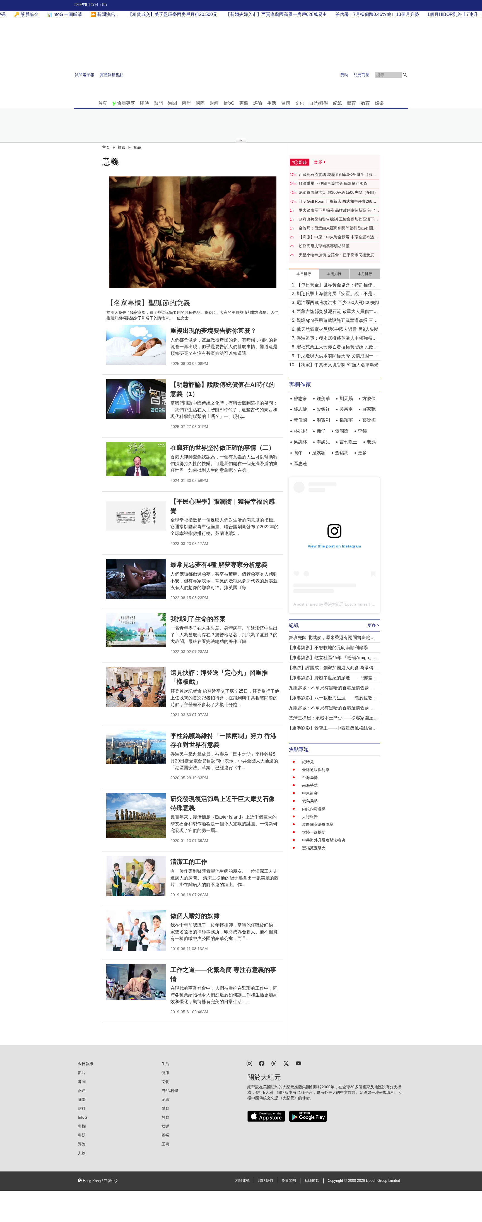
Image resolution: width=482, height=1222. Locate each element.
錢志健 (300, 409)
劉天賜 (346, 398)
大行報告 (310, 816)
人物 (82, 1153)
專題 (82, 1135)
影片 (82, 1072)
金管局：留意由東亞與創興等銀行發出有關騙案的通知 (338, 228)
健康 (285, 103)
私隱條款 (312, 1181)
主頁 (106, 147)
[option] (193, 232)
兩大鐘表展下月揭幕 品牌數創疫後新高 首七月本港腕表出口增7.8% (339, 210)
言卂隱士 (348, 441)
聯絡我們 (265, 1181)
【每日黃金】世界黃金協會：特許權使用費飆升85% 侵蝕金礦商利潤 (337, 285)
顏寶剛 (323, 420)
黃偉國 (300, 420)
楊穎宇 (346, 420)
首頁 (102, 103)
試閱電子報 (84, 75)
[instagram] (249, 1063)
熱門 (158, 103)
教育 (365, 103)
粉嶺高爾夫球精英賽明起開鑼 (324, 246)
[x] (286, 1063)
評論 (257, 103)
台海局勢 (310, 777)
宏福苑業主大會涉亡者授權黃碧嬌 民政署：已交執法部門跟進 (335, 347)
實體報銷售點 (111, 75)
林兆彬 (300, 431)
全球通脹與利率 (315, 769)
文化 (299, 103)
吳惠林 (300, 441)
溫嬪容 (319, 452)
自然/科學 (318, 103)
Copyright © (338, 1181)
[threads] (274, 1063)
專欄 (243, 103)
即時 (144, 103)
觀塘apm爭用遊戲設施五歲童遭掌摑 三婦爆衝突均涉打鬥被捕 (337, 321)
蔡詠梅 (369, 420)
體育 (351, 103)
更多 (362, 452)
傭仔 (321, 431)
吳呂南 (346, 409)
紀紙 (337, 103)
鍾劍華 (323, 398)
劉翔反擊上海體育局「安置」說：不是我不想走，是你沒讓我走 (337, 294)
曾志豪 (300, 398)
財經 (214, 103)
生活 (271, 103)
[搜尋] (405, 75)
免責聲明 (288, 1181)
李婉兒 (323, 441)
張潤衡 (341, 431)
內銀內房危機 (314, 809)
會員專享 (126, 103)
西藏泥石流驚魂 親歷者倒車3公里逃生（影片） (335, 174)
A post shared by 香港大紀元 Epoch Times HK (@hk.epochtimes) (350, 604)
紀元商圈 (361, 75)
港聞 (172, 103)
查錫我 (341, 452)
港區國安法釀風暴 (317, 824)
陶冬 (298, 452)
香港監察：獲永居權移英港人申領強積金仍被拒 (337, 339)
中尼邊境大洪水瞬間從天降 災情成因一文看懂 (337, 356)
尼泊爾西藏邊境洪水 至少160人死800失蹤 (338, 302)
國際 (200, 103)
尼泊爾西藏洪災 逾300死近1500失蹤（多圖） (338, 192)
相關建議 (242, 1181)
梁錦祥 (323, 409)
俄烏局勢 (310, 801)
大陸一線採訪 (314, 832)
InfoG (229, 103)
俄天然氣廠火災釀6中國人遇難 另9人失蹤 (338, 329)
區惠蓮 (300, 463)
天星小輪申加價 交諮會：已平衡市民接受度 (336, 255)
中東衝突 (310, 793)
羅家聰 (369, 409)
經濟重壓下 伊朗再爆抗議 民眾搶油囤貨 (333, 183)
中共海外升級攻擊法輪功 (323, 840)
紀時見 (308, 762)
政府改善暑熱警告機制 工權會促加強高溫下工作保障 (338, 219)
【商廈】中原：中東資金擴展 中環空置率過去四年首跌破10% (338, 237)
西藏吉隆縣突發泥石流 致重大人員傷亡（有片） (335, 312)
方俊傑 (369, 398)
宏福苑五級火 (314, 848)
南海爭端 (310, 785)
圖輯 (165, 1135)
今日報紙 (85, 1063)
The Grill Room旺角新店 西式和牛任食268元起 (337, 201)
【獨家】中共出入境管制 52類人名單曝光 (338, 364)
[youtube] (298, 1063)
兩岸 (186, 103)
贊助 (344, 75)
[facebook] (261, 1063)
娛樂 (379, 103)
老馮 (371, 441)
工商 (165, 1144)
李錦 (362, 431)
